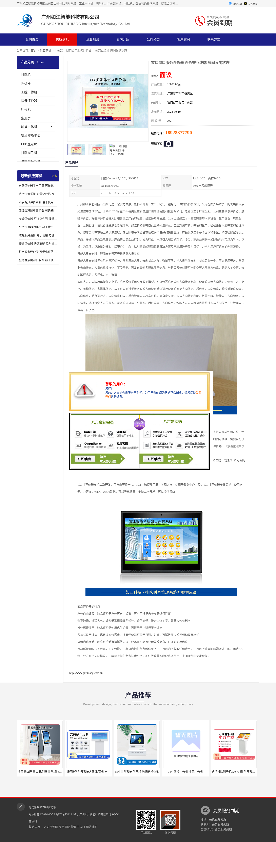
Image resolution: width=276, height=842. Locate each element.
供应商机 (62, 39)
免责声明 (64, 826)
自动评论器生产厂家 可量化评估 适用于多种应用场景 (38, 185)
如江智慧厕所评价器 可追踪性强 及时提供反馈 (38, 210)
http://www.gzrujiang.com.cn (86, 672)
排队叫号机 (29, 153)
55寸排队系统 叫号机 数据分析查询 (88, 771)
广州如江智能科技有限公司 (95, 814)
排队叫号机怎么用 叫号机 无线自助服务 (236, 771)
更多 (54, 176)
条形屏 (26, 118)
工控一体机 (29, 92)
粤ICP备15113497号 (67, 814)
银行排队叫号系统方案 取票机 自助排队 (42, 771)
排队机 (26, 75)
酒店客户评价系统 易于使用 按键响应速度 (38, 202)
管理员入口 (78, 826)
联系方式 (213, 39)
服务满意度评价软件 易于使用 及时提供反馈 (38, 260)
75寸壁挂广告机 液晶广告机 (137, 771)
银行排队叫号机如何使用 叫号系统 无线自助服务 (193, 771)
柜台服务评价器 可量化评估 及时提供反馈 (38, 251)
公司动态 (153, 39)
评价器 (58, 50)
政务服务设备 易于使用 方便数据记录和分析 (38, 235)
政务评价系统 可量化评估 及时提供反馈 (38, 194)
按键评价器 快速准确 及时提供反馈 (38, 243)
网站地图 (91, 826)
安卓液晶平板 (30, 135)
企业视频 (92, 39)
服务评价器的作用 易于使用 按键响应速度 (38, 227)
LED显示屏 (29, 144)
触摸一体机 (29, 127)
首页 (34, 50)
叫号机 (26, 109)
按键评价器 (29, 101)
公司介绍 (122, 39)
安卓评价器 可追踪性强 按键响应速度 (38, 218)
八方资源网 (51, 826)
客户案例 (183, 39)
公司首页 (31, 39)
